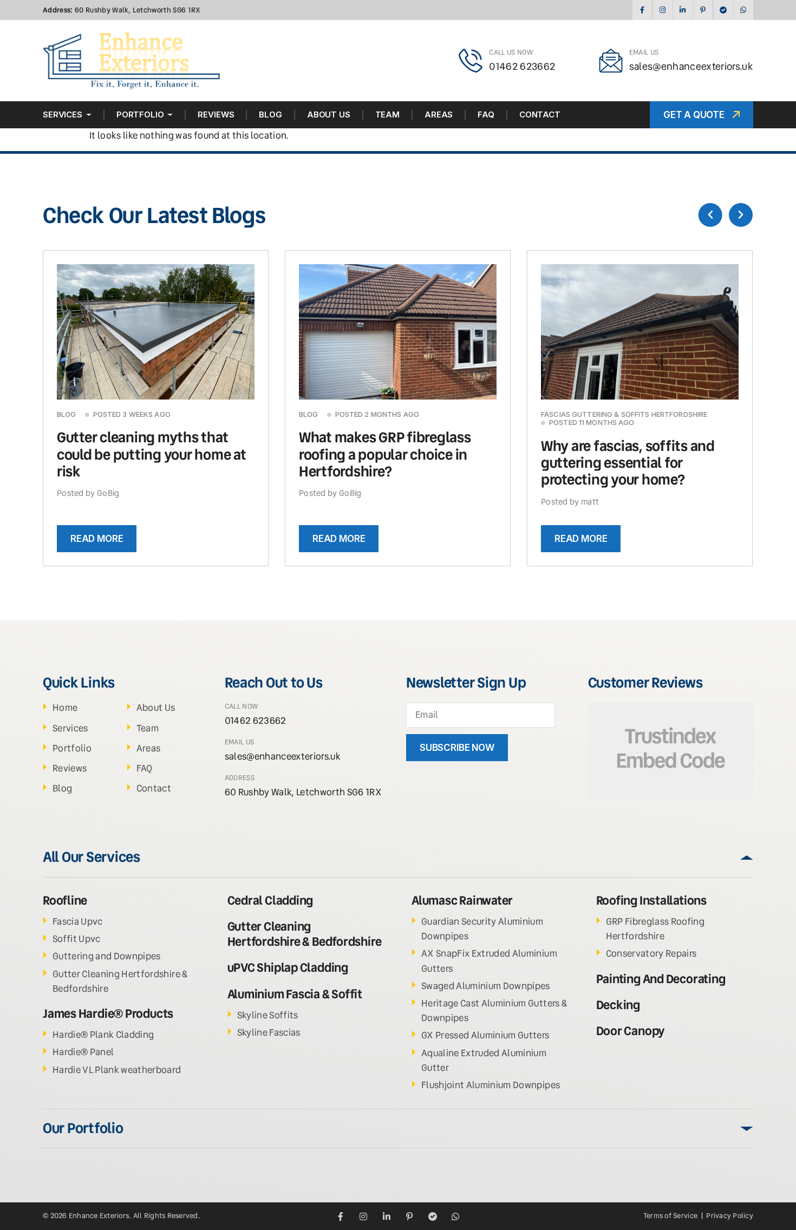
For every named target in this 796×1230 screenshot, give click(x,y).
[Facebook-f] (642, 10)
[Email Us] (611, 61)
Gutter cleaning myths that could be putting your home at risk (151, 454)
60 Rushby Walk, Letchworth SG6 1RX (122, 10)
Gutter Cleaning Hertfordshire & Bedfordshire (304, 934)
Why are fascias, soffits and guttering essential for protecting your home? (628, 463)
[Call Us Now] (470, 61)
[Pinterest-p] (703, 10)
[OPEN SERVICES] (89, 114)
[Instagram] (663, 10)
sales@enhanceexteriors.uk (691, 66)
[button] (710, 215)
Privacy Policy (729, 1216)
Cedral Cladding (270, 901)
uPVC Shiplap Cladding (287, 968)
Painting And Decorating (661, 979)
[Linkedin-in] (683, 10)
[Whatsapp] (743, 10)
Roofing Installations (651, 901)
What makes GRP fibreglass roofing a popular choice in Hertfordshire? (385, 454)
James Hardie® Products (108, 1014)
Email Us (644, 52)
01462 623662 (522, 66)
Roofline (65, 901)
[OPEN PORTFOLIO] (170, 114)
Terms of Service (671, 1216)
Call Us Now (511, 52)
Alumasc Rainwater (462, 901)
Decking (618, 1005)
